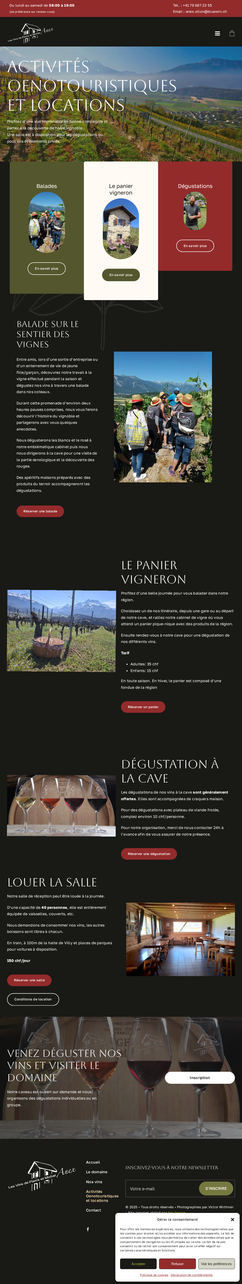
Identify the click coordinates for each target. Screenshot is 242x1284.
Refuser (177, 1264)
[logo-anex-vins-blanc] (30, 24)
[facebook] (88, 1229)
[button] (232, 1219)
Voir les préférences (216, 1264)
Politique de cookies (154, 1275)
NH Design (177, 1213)
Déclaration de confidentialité (191, 1275)
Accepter (138, 1264)
